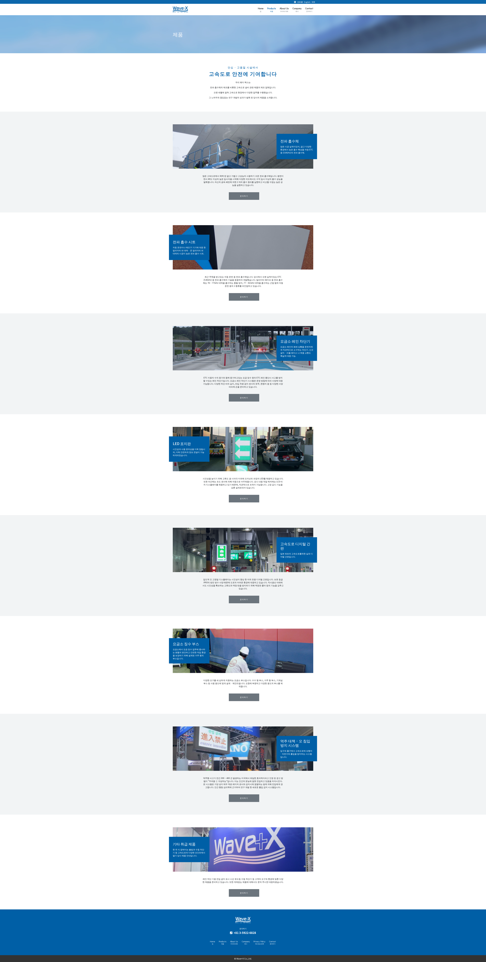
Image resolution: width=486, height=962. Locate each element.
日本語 (300, 2)
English (307, 2)
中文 (313, 2)
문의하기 (244, 196)
